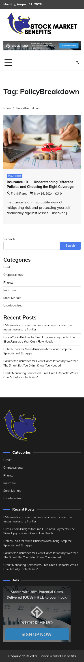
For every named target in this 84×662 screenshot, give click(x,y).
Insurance (14, 175)
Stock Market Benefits (57, 656)
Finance (8, 282)
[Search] (77, 62)
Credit (7, 267)
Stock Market (12, 298)
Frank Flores (19, 193)
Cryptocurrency (13, 274)
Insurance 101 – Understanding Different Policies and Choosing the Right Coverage (40, 184)
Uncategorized (13, 305)
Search (9, 239)
